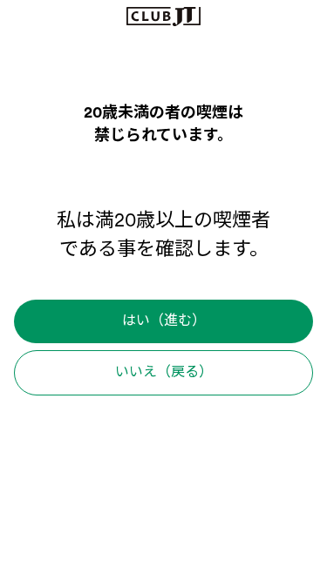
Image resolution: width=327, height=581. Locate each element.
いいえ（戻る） (164, 373)
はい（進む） (164, 321)
